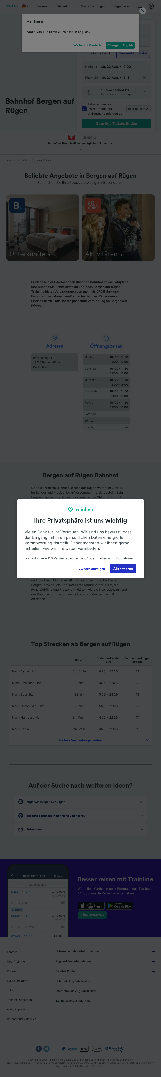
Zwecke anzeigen (92, 569)
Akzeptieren (123, 568)
